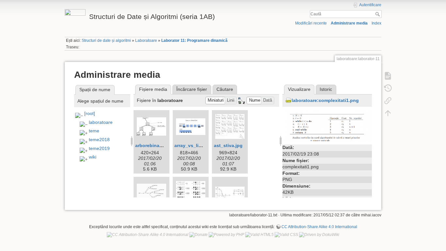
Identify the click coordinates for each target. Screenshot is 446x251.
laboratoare (101, 122)
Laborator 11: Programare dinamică (194, 40)
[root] (89, 113)
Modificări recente (311, 23)
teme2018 (99, 139)
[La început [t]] (387, 113)
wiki (92, 156)
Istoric (326, 89)
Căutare (224, 89)
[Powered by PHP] (226, 234)
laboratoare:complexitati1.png (325, 100)
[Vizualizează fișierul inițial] (327, 126)
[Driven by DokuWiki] (319, 234)
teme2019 (99, 148)
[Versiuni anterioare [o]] (387, 88)
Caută (378, 14)
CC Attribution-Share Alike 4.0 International (319, 227)
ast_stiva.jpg (228, 145)
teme (94, 130)
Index (376, 23)
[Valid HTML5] (259, 234)
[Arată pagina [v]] (387, 75)
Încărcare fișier (191, 89)
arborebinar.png (153, 145)
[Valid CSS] (286, 234)
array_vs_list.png (193, 145)
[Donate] (198, 234)
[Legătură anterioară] (387, 100)
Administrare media (349, 23)
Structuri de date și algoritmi (106, 40)
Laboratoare (146, 40)
